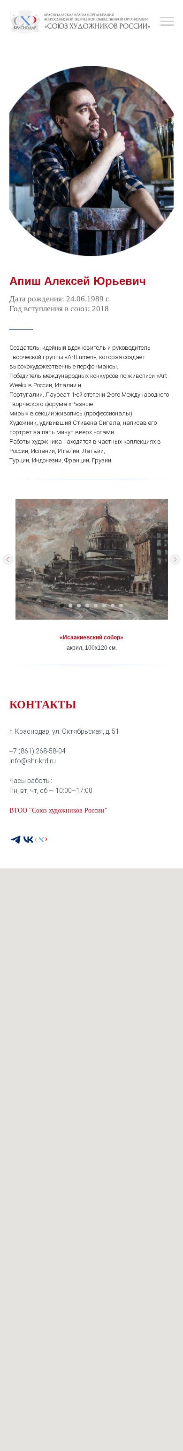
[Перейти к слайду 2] (70, 605)
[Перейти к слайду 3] (79, 605)
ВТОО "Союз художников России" (58, 810)
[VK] (28, 839)
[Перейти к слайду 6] (104, 605)
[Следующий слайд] (175, 559)
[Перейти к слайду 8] (121, 605)
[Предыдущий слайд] (8, 559)
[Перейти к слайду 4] (87, 605)
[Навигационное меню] (167, 21)
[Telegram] (16, 839)
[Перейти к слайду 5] (96, 605)
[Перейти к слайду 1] (62, 605)
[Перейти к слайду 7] (112, 605)
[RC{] (41, 839)
